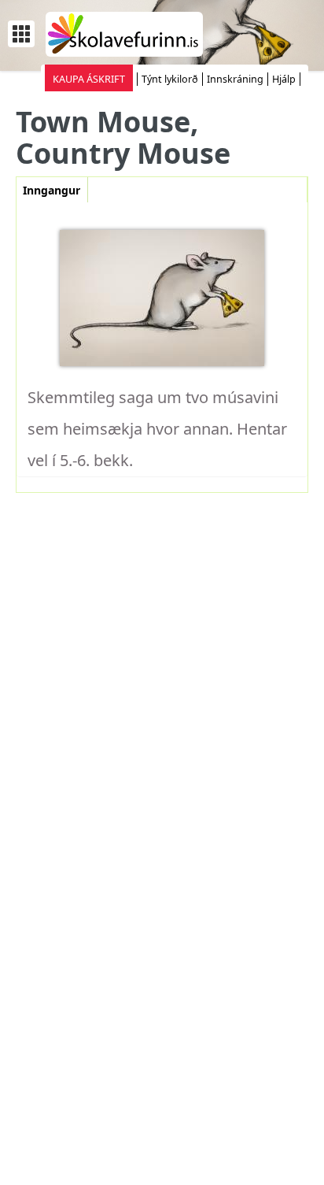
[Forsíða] (124, 32)
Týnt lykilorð (170, 79)
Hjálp (284, 79)
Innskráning (235, 79)
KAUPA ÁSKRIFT (89, 79)
